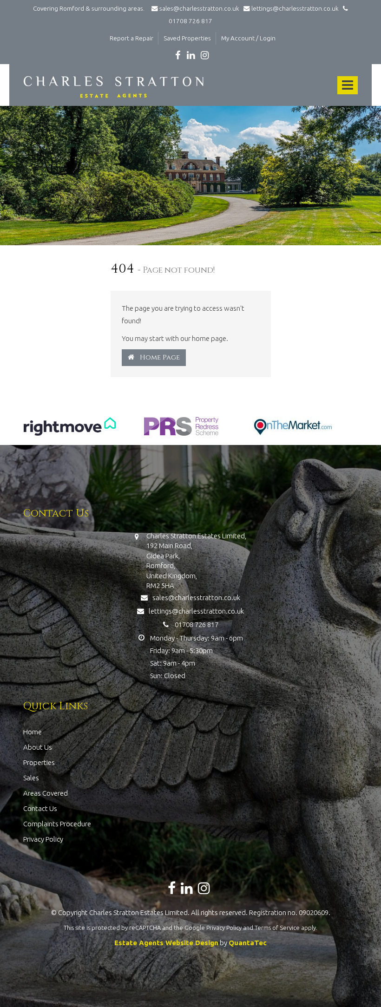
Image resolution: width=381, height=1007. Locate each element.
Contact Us (40, 808)
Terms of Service (277, 927)
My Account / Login (248, 38)
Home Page (157, 357)
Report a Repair (131, 38)
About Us (37, 747)
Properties (39, 762)
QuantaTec (248, 943)
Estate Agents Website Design (166, 943)
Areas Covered (45, 793)
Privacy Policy (43, 839)
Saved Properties (187, 38)
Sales (31, 778)
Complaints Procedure (57, 824)
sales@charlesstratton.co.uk (199, 8)
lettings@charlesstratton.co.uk (294, 8)
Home (32, 732)
